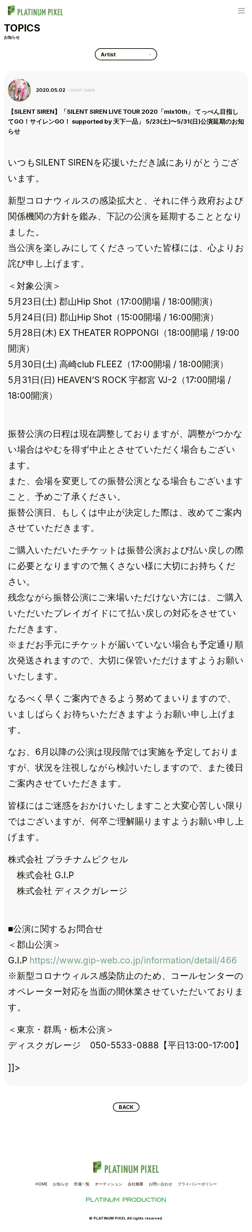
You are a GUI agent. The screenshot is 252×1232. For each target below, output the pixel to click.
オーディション (108, 1184)
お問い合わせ (160, 1184)
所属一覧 (82, 1184)
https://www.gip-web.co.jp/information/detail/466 (133, 960)
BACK (126, 1107)
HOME (41, 1184)
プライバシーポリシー (197, 1184)
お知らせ (61, 1184)
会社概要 (135, 1184)
